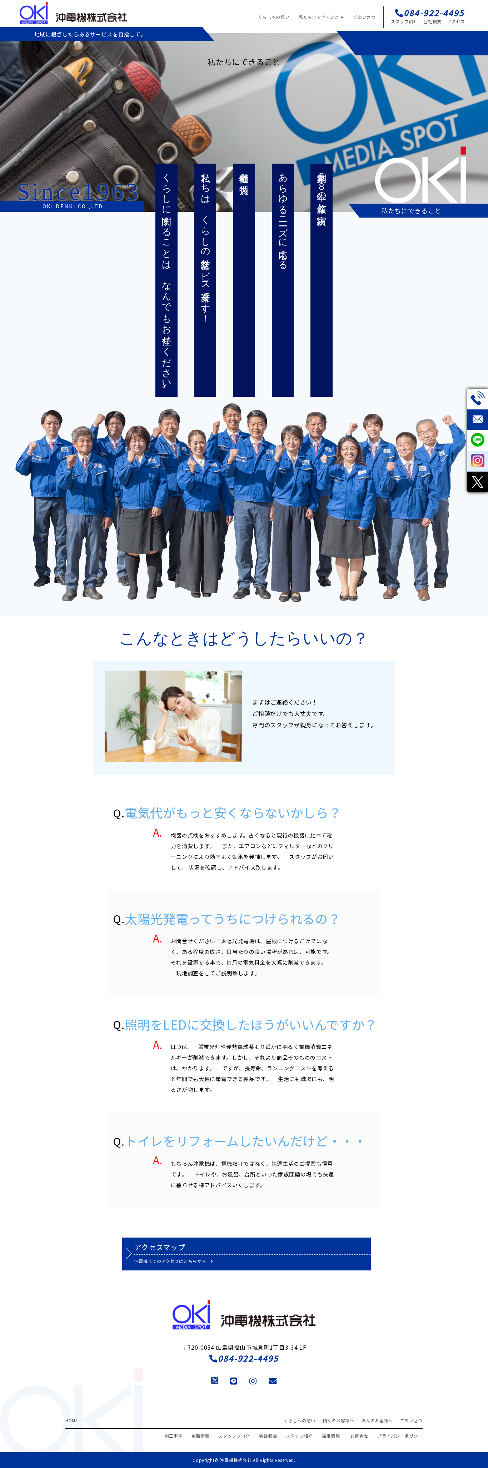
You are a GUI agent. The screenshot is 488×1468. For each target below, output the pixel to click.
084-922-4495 (248, 1358)
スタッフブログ (234, 1436)
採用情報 (331, 1436)
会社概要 (432, 21)
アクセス (456, 21)
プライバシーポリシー (400, 1436)
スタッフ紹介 (404, 21)
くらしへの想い (274, 17)
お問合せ (359, 1436)
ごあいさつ (364, 17)
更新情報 (200, 1436)
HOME (71, 1420)
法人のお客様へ (377, 1420)
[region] (244, 122)
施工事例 (174, 1436)
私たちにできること (320, 17)
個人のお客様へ (338, 1420)
